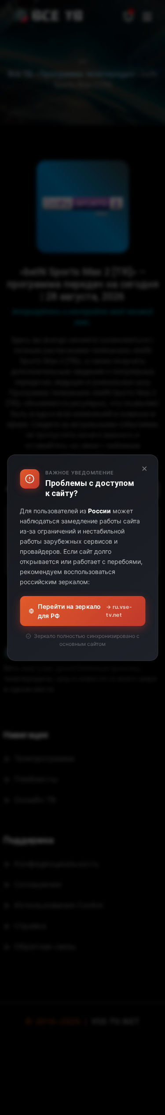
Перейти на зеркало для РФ (85, 611)
